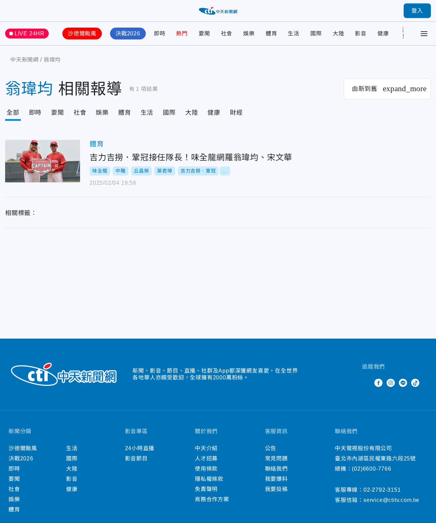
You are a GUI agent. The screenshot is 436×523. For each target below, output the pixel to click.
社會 (227, 33)
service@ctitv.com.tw (391, 500)
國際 (316, 33)
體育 (271, 33)
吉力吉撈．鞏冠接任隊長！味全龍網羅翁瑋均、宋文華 (42, 161)
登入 (417, 11)
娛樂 (249, 33)
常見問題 (276, 458)
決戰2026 (127, 33)
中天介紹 (206, 448)
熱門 (182, 33)
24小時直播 (140, 448)
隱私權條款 (209, 479)
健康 (383, 33)
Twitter (366, 383)
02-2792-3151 (382, 490)
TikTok (415, 383)
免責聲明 (206, 489)
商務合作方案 (212, 499)
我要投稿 (276, 489)
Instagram (391, 383)
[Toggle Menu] (424, 33)
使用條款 (206, 469)
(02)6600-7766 (371, 469)
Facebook (378, 383)
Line (403, 383)
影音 (361, 33)
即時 (160, 33)
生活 (293, 33)
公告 (271, 448)
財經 (236, 112)
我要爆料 (276, 479)
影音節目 (136, 458)
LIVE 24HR (30, 33)
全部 (12, 112)
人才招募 (206, 458)
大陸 (338, 33)
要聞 (204, 33)
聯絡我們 (276, 469)
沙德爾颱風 (82, 33)
